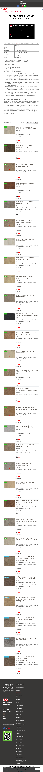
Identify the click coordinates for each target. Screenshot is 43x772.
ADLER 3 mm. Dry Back (19, 695)
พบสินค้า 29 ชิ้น (7, 122)
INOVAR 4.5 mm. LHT (19, 717)
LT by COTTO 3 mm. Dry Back (20, 745)
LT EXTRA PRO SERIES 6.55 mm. (20, 757)
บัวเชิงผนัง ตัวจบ (18, 690)
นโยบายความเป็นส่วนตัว (24, 769)
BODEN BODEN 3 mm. (19, 701)
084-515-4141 (8, 711)
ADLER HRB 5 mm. (18, 699)
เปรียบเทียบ (18, 142)
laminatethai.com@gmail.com (8, 719)
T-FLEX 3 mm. (18, 752)
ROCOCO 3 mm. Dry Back (19, 705)
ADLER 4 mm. (18, 696)
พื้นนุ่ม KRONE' (18, 763)
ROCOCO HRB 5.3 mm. (19, 708)
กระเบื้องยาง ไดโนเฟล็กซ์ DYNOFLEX (21, 760)
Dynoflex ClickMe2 (18, 714)
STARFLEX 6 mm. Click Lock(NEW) (20, 724)
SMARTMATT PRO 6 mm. (19, 727)
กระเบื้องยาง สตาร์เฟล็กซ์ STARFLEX (20, 761)
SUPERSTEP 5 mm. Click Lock (20, 732)
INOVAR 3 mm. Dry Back (19, 715)
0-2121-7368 (7, 716)
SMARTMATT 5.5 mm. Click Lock (20, 729)
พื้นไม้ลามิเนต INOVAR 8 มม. (19, 686)
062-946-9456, (7, 713)
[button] (42, 9)
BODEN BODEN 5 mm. (19, 702)
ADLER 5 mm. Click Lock (19, 698)
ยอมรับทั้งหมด (37, 769)
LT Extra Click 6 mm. (19, 751)
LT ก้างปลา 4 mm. (18, 748)
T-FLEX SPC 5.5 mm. (19, 754)
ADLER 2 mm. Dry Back (19, 693)
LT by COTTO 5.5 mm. (19, 749)
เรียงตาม (23, 122)
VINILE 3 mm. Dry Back (19, 739)
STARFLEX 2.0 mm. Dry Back (20, 720)
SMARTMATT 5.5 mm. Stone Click (20, 730)
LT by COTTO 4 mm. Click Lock (20, 746)
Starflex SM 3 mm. (18, 723)
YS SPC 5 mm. (18, 755)
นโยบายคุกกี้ (8, 770)
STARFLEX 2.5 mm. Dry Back (20, 721)
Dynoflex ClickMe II (18, 712)
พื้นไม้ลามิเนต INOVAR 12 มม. (20, 687)
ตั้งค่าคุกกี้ (31, 769)
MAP (18, 3)
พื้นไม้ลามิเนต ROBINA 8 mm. (20, 683)
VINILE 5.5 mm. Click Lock (19, 742)
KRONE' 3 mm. (18, 733)
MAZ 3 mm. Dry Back (19, 726)
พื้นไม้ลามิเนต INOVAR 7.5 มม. (20, 684)
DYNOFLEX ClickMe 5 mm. (19, 711)
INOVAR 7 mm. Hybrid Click (19, 718)
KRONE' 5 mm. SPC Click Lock (20, 736)
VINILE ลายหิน (18, 743)
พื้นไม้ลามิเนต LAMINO (19, 689)
